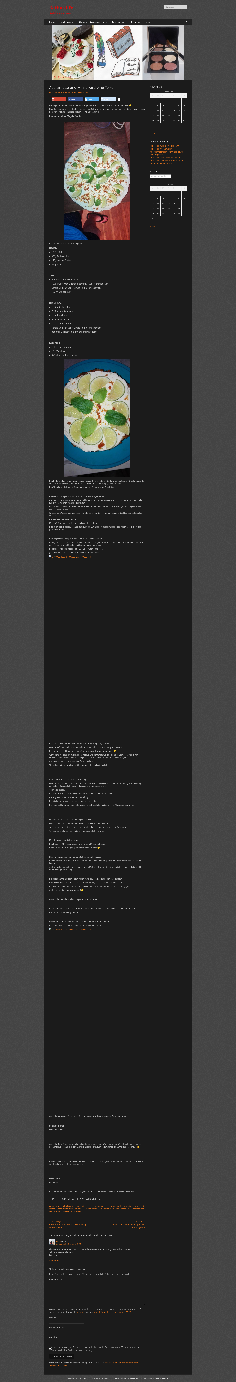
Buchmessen (67, 22)
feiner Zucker (91, 1206)
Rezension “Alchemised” (161, 148)
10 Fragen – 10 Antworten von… (92, 22)
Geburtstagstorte (105, 1206)
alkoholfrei (70, 1206)
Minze (65, 1209)
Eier (83, 1206)
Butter (78, 1206)
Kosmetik (135, 22)
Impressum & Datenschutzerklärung (123, 1378)
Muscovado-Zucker (83, 1209)
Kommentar (55, 1279)
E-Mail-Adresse (56, 1327)
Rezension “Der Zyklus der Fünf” (164, 146)
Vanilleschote (63, 1211)
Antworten (54, 1260)
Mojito (71, 1209)
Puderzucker (97, 1209)
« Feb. (152, 133)
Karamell (117, 1206)
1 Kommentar (82, 92)
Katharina (69, 92)
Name (52, 1317)
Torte (55, 1211)
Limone (59, 1209)
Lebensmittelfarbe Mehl (131, 1206)
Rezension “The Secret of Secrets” (165, 157)
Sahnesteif (124, 1209)
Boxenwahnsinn (118, 22)
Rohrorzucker (108, 1209)
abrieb (62, 1206)
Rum (117, 1209)
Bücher (52, 22)
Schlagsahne (135, 1209)
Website (53, 1337)
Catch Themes (162, 1378)
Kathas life (61, 8)
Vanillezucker (75, 1211)
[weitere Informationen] (119, 99)
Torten (148, 22)
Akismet (81, 1312)
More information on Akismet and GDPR (112, 1312)
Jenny (58, 1241)
